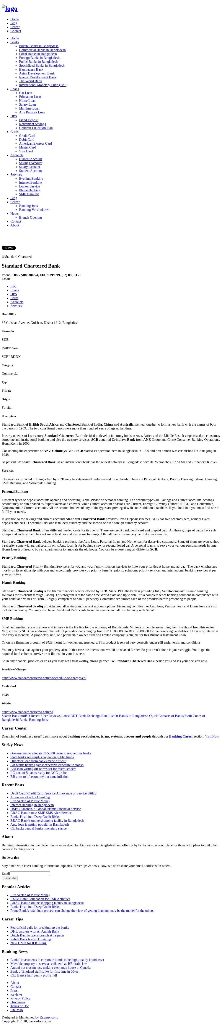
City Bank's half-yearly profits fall (33, 975)
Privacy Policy (20, 998)
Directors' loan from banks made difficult (38, 761)
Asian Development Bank (37, 73)
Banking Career (181, 736)
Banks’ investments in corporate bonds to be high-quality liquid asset (57, 960)
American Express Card (35, 143)
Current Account (30, 159)
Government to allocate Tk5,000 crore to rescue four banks (50, 753)
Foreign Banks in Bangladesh (39, 58)
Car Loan (25, 93)
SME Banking (29, 194)
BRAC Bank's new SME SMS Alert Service (41, 813)
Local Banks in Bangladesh (38, 54)
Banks (14, 42)
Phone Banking (29, 190)
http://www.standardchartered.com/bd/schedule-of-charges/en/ (44, 678)
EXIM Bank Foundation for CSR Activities (40, 899)
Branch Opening (30, 217)
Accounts (16, 155)
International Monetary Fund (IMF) (43, 85)
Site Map (16, 1010)
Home (14, 19)
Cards (14, 132)
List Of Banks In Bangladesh (128, 716)
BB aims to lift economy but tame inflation (39, 776)
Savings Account (30, 163)
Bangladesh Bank (31, 69)
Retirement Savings (32, 124)
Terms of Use (19, 1006)
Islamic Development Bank (37, 77)
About (14, 225)
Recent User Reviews (45, 716)
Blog (13, 23)
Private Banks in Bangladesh (39, 46)
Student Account (30, 171)
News (14, 213)
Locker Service (29, 186)
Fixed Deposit (28, 120)
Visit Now (212, 736)
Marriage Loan (29, 108)
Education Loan (30, 96)
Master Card (27, 147)
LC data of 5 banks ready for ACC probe (38, 773)
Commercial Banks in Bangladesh (42, 50)
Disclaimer (17, 1002)
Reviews (16, 994)
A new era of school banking (30, 797)
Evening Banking (31, 178)
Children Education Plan (36, 128)
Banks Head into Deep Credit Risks (34, 816)
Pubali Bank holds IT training (30, 939)
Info (13, 286)
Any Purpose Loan (32, 112)
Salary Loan (27, 104)
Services (16, 174)
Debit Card (26, 139)
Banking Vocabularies (34, 209)
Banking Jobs (28, 206)
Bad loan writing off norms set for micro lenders (43, 769)
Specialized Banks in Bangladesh (42, 65)
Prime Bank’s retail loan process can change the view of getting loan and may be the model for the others (81, 910)
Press (14, 990)
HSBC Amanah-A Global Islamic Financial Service (45, 809)
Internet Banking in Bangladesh (32, 805)
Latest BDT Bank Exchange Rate (84, 716)
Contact (15, 31)
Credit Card (27, 135)
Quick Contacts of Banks (166, 716)
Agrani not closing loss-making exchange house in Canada (50, 967)
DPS (13, 116)
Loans (14, 89)
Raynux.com (48, 1017)
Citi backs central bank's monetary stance (38, 828)
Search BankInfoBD (16, 716)
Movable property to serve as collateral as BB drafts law (48, 963)
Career (15, 27)
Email (6, 873)
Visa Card (26, 151)
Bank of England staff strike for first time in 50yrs (44, 971)
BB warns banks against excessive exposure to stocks (46, 765)
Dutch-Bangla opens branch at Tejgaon (37, 935)
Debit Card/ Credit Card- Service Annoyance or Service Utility (53, 793)
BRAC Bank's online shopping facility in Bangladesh (47, 820)
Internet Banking (30, 182)
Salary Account (29, 167)
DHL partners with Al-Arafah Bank (34, 931)
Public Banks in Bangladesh (38, 61)
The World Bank (30, 81)
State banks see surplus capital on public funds (42, 757)
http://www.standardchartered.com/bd (27, 712)
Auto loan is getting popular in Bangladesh (39, 824)
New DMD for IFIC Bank (28, 943)
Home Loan (27, 100)
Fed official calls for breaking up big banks (39, 927)
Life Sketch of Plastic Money (30, 801)
